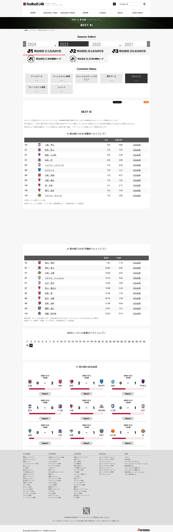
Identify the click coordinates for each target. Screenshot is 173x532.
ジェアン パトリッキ (54, 165)
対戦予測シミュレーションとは (134, 472)
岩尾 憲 (48, 293)
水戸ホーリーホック (29, 459)
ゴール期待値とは (130, 474)
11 (65, 341)
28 (129, 341)
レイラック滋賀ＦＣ (80, 474)
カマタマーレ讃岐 (79, 485)
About (120, 13)
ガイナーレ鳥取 (79, 480)
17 (88, 341)
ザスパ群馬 (77, 461)
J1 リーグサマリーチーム (107, 457)
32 (144, 341)
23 (110, 341)
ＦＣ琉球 (76, 497)
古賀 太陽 (49, 273)
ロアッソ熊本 (78, 493)
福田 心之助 (50, 155)
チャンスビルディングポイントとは (136, 463)
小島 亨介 (49, 145)
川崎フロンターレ (28, 474)
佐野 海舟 (49, 303)
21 (103, 341)
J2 (86, 51)
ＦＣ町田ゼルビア (28, 472)
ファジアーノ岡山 (28, 491)
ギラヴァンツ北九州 (80, 491)
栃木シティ (51, 470)
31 (140, 341)
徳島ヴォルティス (54, 489)
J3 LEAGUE (77, 454)
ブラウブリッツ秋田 (54, 463)
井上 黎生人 (50, 288)
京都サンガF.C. (27, 483)
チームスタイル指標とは (132, 470)
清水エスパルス (28, 478)
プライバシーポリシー (85, 517)
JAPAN (85, 13)
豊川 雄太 (49, 190)
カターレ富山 (52, 483)
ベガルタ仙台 (52, 461)
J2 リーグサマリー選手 (106, 466)
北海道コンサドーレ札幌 (56, 457)
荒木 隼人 (49, 150)
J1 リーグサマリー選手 (106, 459)
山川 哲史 (49, 283)
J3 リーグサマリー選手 (106, 472)
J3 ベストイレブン (105, 474)
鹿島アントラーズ (28, 457)
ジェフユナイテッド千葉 (30, 463)
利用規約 (67, 517)
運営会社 (96, 517)
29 (133, 341)
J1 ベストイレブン (105, 461)
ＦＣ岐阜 (76, 472)
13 (73, 341)
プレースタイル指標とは (132, 468)
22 (106, 341)
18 (91, 341)
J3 (129, 51)
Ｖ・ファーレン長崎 (29, 497)
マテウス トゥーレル (54, 278)
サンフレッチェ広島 (29, 493)
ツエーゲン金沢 (79, 470)
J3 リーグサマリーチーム (107, 470)
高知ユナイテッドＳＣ (81, 489)
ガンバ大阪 (26, 485)
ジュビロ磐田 (52, 485)
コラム (127, 457)
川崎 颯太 (49, 180)
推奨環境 (74, 517)
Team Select (137, 13)
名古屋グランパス (28, 480)
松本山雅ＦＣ (78, 466)
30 (137, 341)
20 (99, 341)
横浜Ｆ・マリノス (28, 476)
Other (126, 454)
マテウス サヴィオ (53, 195)
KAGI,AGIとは (129, 466)
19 (95, 341)
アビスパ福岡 (27, 495)
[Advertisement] (86, 224)
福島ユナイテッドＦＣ (81, 457)
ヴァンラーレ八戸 (54, 459)
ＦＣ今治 (51, 491)
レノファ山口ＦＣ (79, 483)
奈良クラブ (77, 478)
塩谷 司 (48, 160)
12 (69, 341)
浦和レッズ (26, 461)
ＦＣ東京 (26, 468)
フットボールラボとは (132, 461)
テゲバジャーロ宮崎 (54, 497)
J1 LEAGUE (26, 454)
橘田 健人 (49, 308)
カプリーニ (49, 170)
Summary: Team (50, 13)
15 (80, 341)
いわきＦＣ (51, 468)
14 (76, 341)
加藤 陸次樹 (50, 313)
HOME (33, 13)
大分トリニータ (53, 495)
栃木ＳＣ (76, 459)
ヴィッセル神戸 (28, 489)
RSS (146, 102)
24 (114, 341)
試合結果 (137, 145)
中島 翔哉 (49, 175)
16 (84, 341)
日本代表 (127, 459)
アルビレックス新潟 (54, 480)
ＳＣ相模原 (77, 463)
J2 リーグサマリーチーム (107, 463)
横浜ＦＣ (51, 474)
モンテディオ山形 (54, 466)
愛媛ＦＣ (76, 487)
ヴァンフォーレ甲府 (54, 478)
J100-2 (86, 59)
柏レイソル (26, 466)
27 (125, 341)
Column (102, 13)
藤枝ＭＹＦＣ (52, 487)
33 (27, 345)
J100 (44, 59)
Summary (102, 454)
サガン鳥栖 (51, 493)
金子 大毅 (49, 298)
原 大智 (48, 185)
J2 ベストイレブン (105, 468)
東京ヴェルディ (28, 470)
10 (61, 341)
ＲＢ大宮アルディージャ (56, 472)
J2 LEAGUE (52, 454)
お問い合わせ (104, 517)
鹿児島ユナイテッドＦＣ (81, 495)
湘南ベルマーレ (53, 476)
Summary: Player (67, 13)
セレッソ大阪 (27, 487)
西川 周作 (49, 263)
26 (122, 341)
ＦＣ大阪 (76, 476)
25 (118, 341)
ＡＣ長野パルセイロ (80, 468)
